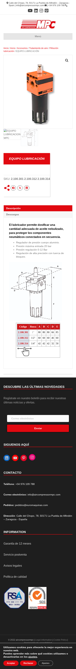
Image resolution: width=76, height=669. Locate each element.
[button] (67, 60)
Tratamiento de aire (38, 48)
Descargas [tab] (12, 214)
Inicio (6, 48)
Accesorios (22, 48)
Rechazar (28, 663)
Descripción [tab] (13, 208)
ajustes (32, 656)
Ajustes (45, 663)
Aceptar (11, 663)
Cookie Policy (60, 640)
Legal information (43, 640)
